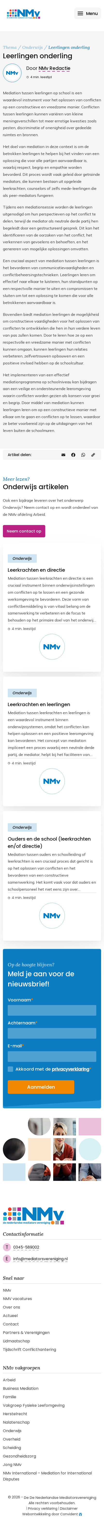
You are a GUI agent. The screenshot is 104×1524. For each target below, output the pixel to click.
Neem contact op (24, 531)
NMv (7, 1290)
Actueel (10, 1315)
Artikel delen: (20, 454)
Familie (9, 1397)
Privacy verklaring (42, 1508)
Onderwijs (32, 47)
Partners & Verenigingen (26, 1332)
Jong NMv (12, 1464)
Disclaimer (69, 1508)
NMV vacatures (17, 1299)
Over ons (11, 1307)
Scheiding (12, 1447)
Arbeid (9, 1380)
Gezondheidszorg (19, 1456)
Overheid (11, 1439)
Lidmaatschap (16, 1341)
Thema (10, 47)
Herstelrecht (15, 1414)
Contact (11, 1324)
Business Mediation (20, 1388)
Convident (69, 1514)
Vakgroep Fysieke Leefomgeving (34, 1405)
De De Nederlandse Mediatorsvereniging (60, 1497)
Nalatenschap (16, 1422)
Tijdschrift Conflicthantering (29, 1349)
